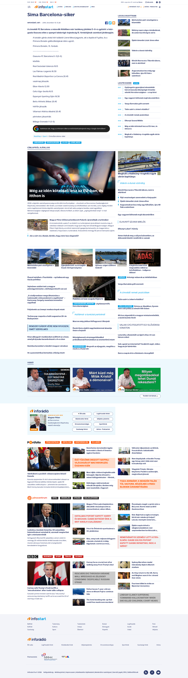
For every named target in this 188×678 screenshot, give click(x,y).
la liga (65, 142)
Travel (68, 556)
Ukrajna (68, 6)
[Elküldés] (113, 23)
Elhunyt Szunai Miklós (132, 222)
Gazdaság (30, 630)
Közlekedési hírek (67, 645)
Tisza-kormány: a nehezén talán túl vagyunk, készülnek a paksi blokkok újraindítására (138, 484)
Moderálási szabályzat (103, 672)
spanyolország (53, 142)
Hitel (54, 498)
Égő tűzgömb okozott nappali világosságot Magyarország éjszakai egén (92, 463)
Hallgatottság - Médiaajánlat (54, 672)
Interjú (79, 627)
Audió (129, 627)
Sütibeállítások (132, 672)
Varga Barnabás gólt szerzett (131, 284)
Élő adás (83, 414)
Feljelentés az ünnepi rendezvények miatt (46, 310)
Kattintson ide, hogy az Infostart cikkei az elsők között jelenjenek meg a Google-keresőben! (73, 129)
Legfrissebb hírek (47, 645)
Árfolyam (67, 442)
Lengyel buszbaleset (81, 6)
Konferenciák (81, 442)
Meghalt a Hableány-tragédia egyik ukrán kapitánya (137, 175)
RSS (124, 672)
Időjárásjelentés (86, 645)
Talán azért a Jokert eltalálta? (131, 300)
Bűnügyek (105, 627)
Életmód (80, 630)
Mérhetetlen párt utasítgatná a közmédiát (40, 267)
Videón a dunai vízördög (132, 183)
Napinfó (105, 630)
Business (48, 556)
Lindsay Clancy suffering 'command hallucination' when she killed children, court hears (139, 598)
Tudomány (56, 624)
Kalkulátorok (91, 498)
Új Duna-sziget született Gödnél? (105, 267)
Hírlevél (154, 627)
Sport (45, 136)
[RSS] (146, 672)
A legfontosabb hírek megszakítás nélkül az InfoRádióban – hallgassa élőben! (140, 269)
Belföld (29, 624)
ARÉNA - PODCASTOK (150, 6)
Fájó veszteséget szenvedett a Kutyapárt (138, 198)
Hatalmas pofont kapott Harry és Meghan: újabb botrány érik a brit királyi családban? (93, 519)
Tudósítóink (81, 624)
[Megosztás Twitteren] (110, 23)
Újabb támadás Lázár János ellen (134, 201)
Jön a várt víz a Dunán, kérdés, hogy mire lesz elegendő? (54, 236)
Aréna (159, 645)
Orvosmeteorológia (106, 645)
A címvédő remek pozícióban (134, 293)
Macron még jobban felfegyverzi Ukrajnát (91, 321)
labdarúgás (39, 142)
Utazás (77, 498)
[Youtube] (158, 672)
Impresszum (70, 672)
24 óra (60, 6)
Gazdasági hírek (143, 645)
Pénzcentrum (52, 442)
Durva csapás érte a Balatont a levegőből (136, 353)
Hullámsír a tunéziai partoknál (90, 314)
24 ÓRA (136, 83)
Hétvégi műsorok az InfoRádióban (142, 277)
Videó (129, 630)
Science (78, 556)
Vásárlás (65, 498)
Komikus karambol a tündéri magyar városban (47, 346)
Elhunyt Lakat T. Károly (128, 229)
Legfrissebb (131, 624)
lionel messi (75, 142)
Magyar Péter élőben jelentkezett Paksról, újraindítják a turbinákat (79, 220)
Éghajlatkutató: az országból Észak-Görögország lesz (73, 267)
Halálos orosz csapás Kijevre (88, 299)
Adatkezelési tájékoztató (85, 672)
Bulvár (104, 624)
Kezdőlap (37, 136)
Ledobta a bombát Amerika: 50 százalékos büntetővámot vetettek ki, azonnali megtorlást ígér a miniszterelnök (48, 532)
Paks (93, 6)
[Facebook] (152, 672)
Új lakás (96, 442)
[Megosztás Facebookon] (106, 23)
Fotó (154, 624)
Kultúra (54, 627)
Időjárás (155, 630)
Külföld (29, 627)
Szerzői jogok (117, 672)
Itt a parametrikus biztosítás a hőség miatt (46, 353)
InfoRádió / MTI (33, 23)
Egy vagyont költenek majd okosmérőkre (136, 215)
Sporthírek (125, 645)
